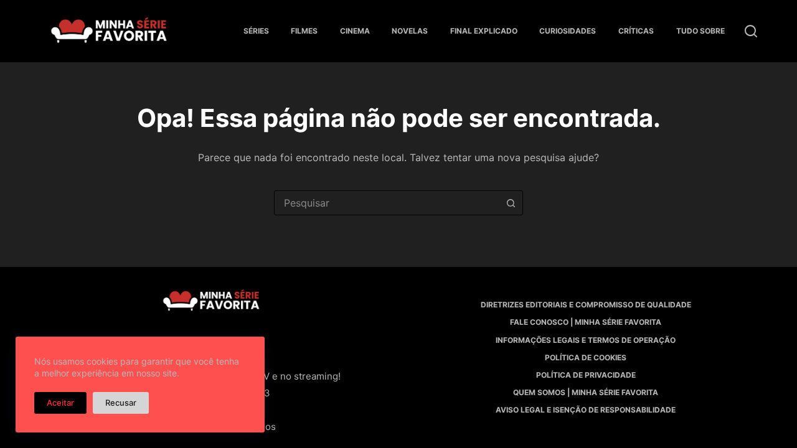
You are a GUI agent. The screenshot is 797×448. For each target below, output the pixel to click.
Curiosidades (567, 30)
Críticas (636, 30)
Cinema (355, 30)
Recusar (120, 403)
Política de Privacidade (586, 375)
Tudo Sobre (700, 30)
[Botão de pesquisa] (510, 203)
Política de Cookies (585, 357)
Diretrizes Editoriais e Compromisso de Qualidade (586, 304)
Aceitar (60, 403)
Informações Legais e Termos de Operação (586, 340)
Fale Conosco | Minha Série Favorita (585, 322)
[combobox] (387, 202)
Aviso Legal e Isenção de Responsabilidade (586, 409)
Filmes (304, 30)
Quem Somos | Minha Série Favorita (585, 392)
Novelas (410, 30)
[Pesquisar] (751, 31)
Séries (256, 30)
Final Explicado (483, 30)
